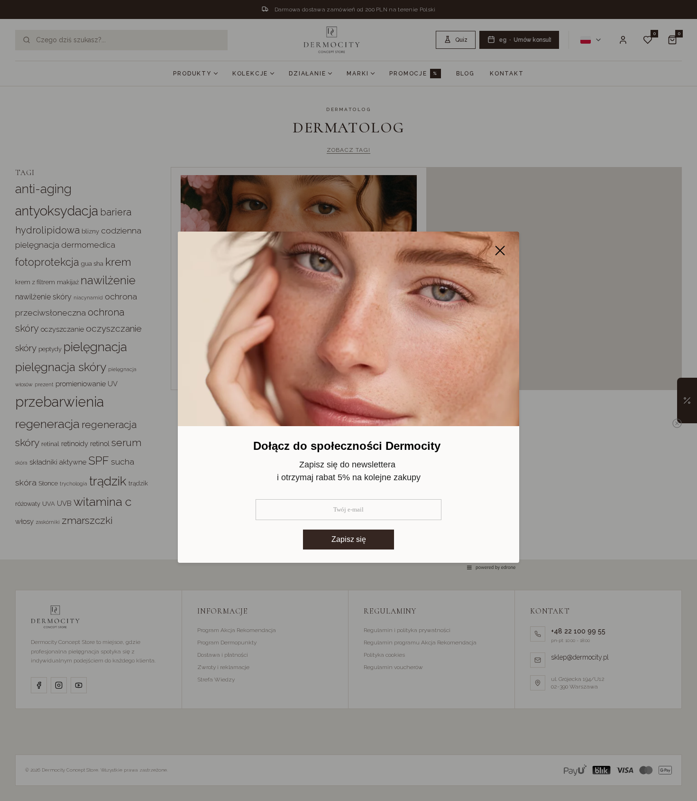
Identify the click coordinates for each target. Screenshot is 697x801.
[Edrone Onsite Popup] (348, 400)
